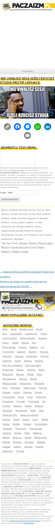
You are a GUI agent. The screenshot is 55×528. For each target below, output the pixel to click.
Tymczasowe (35, 428)
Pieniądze (15, 388)
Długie (15, 342)
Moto (39, 374)
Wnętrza (17, 437)
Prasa (30, 397)
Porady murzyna (19, 247)
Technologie (40, 424)
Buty (4, 333)
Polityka (27, 392)
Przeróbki (41, 397)
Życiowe (20, 451)
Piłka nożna (30, 388)
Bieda (13, 329)
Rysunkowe (21, 410)
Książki (20, 370)
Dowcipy (42, 338)
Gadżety (33, 347)
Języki (18, 361)
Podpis (3, 192)
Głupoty (33, 351)
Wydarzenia (40, 437)
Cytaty (43, 333)
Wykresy (17, 442)
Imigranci (7, 356)
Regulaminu (29, 523)
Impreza (19, 356)
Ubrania (6, 433)
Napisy (33, 379)
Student (16, 251)
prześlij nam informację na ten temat (25, 521)
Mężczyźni (7, 374)
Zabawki (41, 442)
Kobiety (28, 361)
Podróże (43, 388)
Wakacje (37, 433)
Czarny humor (9, 338)
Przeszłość (7, 401)
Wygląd (6, 442)
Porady (38, 392)
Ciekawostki (31, 333)
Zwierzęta (7, 451)
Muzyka (23, 379)
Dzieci (5, 342)
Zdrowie (28, 446)
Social (16, 419)
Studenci (5, 251)
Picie (4, 388)
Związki (40, 446)
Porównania (8, 397)
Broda (39, 329)
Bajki (5, 329)
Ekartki (25, 342)
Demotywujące (27, 338)
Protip (33, 247)
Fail (34, 342)
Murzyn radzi (45, 243)
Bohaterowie (26, 329)
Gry (42, 347)
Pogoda (6, 392)
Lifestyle (31, 370)
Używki (17, 433)
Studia (25, 251)
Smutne (6, 419)
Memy (41, 370)
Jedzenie (6, 361)
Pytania (6, 406)
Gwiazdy (21, 351)
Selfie (33, 410)
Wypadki (29, 442)
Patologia (39, 383)
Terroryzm (20, 428)
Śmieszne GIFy (9, 415)
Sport (35, 419)
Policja (16, 392)
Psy (44, 401)
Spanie (25, 419)
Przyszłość (33, 401)
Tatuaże (27, 424)
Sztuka (5, 424)
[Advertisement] (27, 40)
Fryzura (22, 347)
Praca (21, 397)
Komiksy (39, 361)
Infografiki (31, 356)
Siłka (41, 410)
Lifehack (23, 243)
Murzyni (5, 247)
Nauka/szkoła (9, 383)
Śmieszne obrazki (29, 415)
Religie (28, 406)
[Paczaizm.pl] (27, 6)
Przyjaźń (20, 401)
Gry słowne (8, 351)
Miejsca (20, 374)
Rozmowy (7, 410)
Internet (44, 356)
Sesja (41, 247)
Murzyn (33, 243)
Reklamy (17, 406)
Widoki (6, 437)
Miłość (30, 374)
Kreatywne (7, 370)
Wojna (28, 437)
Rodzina (39, 406)
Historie (44, 351)
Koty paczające (33, 365)
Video (27, 433)
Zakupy (17, 446)
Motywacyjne (9, 379)
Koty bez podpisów (12, 365)
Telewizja (7, 428)
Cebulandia (16, 333)
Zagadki (6, 446)
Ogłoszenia (25, 383)
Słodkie (16, 424)
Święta (44, 419)
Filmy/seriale (9, 347)
